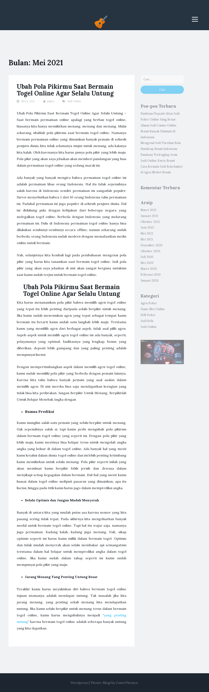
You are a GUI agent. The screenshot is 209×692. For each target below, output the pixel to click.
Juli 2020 (147, 257)
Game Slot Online (153, 309)
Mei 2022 (147, 233)
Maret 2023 (148, 210)
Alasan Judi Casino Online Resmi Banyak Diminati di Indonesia (159, 131)
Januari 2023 (149, 216)
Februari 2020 (151, 274)
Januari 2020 (150, 280)
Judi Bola (147, 321)
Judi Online (74, 101)
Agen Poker (149, 303)
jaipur (50, 101)
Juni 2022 (147, 227)
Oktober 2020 (150, 251)
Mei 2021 (147, 239)
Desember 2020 (151, 245)
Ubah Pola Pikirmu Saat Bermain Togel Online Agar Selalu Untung (65, 90)
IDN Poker (148, 315)
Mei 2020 (147, 263)
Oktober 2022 (150, 222)
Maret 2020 (149, 269)
